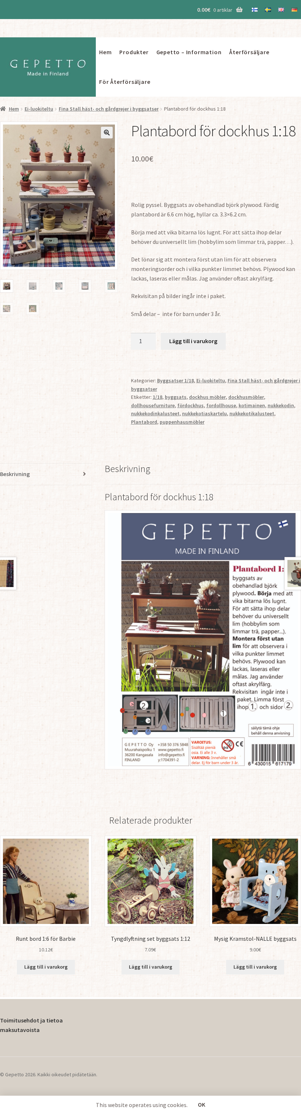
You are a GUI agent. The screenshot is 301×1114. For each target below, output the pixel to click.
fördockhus (190, 405)
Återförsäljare (249, 52)
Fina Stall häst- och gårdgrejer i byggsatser (109, 108)
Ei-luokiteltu (39, 108)
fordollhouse (221, 405)
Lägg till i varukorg (193, 341)
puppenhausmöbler (182, 422)
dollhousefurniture (153, 405)
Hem (105, 52)
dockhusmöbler (246, 397)
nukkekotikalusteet (251, 413)
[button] (107, 132)
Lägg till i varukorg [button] (46, 966)
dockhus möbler (207, 397)
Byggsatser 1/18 (175, 380)
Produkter (133, 52)
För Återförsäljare (124, 81)
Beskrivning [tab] (15, 474)
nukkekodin (281, 405)
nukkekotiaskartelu (204, 413)
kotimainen (252, 405)
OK (201, 1104)
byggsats (175, 397)
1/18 (157, 397)
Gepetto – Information (189, 52)
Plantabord (144, 422)
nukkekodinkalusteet (155, 413)
